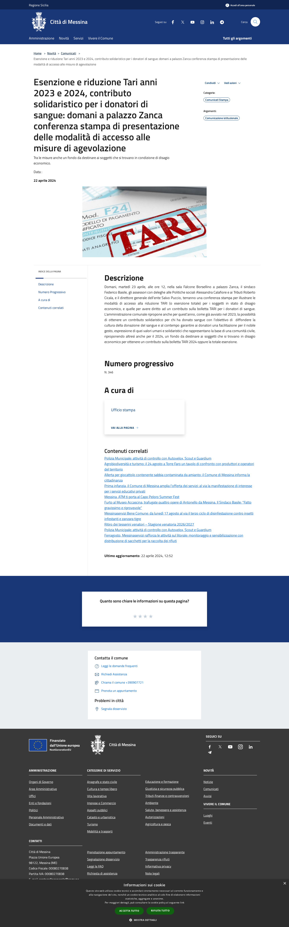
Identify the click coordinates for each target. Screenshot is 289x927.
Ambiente (151, 802)
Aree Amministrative (43, 789)
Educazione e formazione (162, 781)
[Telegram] (220, 21)
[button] (144, 920)
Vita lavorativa (97, 796)
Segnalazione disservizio (103, 859)
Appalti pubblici (97, 810)
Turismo (92, 824)
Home (37, 53)
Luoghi (208, 815)
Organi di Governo (41, 781)
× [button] (284, 883)
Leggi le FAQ (95, 866)
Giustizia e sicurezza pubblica (164, 788)
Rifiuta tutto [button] (160, 910)
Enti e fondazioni (40, 803)
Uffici (32, 796)
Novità (51, 53)
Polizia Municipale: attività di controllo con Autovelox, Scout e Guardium (157, 458)
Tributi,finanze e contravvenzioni (167, 795)
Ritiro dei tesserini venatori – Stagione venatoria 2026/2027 (149, 524)
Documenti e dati (40, 824)
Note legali (152, 873)
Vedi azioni (230, 83)
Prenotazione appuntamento (106, 852)
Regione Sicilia (38, 5)
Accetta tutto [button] (129, 910)
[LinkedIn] (210, 21)
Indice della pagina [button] (49, 271)
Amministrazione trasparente (165, 852)
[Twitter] (181, 21)
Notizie (208, 781)
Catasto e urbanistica (101, 817)
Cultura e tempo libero (102, 789)
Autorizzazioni (154, 817)
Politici (33, 810)
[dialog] (144, 903)
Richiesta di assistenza (102, 873)
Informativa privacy (158, 866)
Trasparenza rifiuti (157, 859)
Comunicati (68, 53)
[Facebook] (171, 21)
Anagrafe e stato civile (102, 781)
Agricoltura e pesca (158, 824)
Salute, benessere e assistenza (165, 810)
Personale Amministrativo (46, 817)
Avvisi (207, 796)
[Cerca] (255, 22)
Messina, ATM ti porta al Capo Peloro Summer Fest (141, 496)
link (182, 902)
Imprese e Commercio (101, 803)
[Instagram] (201, 21)
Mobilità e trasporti (100, 831)
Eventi (207, 822)
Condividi (210, 83)
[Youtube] (191, 21)
